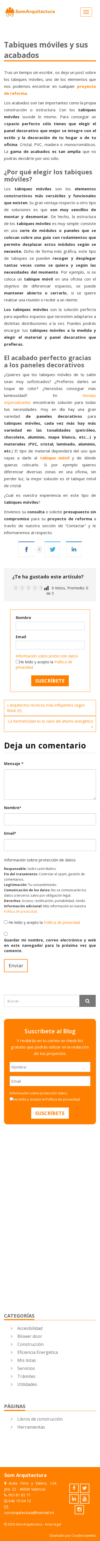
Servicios (26, 1368)
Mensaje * (13, 763)
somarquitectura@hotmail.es (29, 1512)
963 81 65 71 (19, 1494)
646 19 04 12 (20, 1500)
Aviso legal (53, 1524)
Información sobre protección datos (47, 656)
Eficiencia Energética (37, 1352)
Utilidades (27, 1384)
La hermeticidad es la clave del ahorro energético (50, 721)
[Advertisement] (44, 1179)
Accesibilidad (29, 1328)
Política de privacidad (20, 911)
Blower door (29, 1336)
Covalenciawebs (83, 1535)
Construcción (30, 1344)
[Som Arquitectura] (30, 11)
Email (21, 636)
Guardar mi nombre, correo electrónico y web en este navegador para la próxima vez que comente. (50, 945)
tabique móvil (54, 457)
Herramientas (31, 1427)
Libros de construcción (40, 1419)
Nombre (23, 617)
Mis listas (26, 1360)
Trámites (26, 1376)
